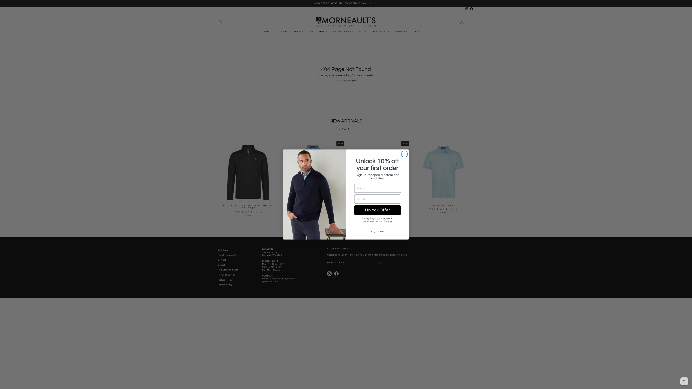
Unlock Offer (377, 210)
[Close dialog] (404, 154)
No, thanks (378, 231)
